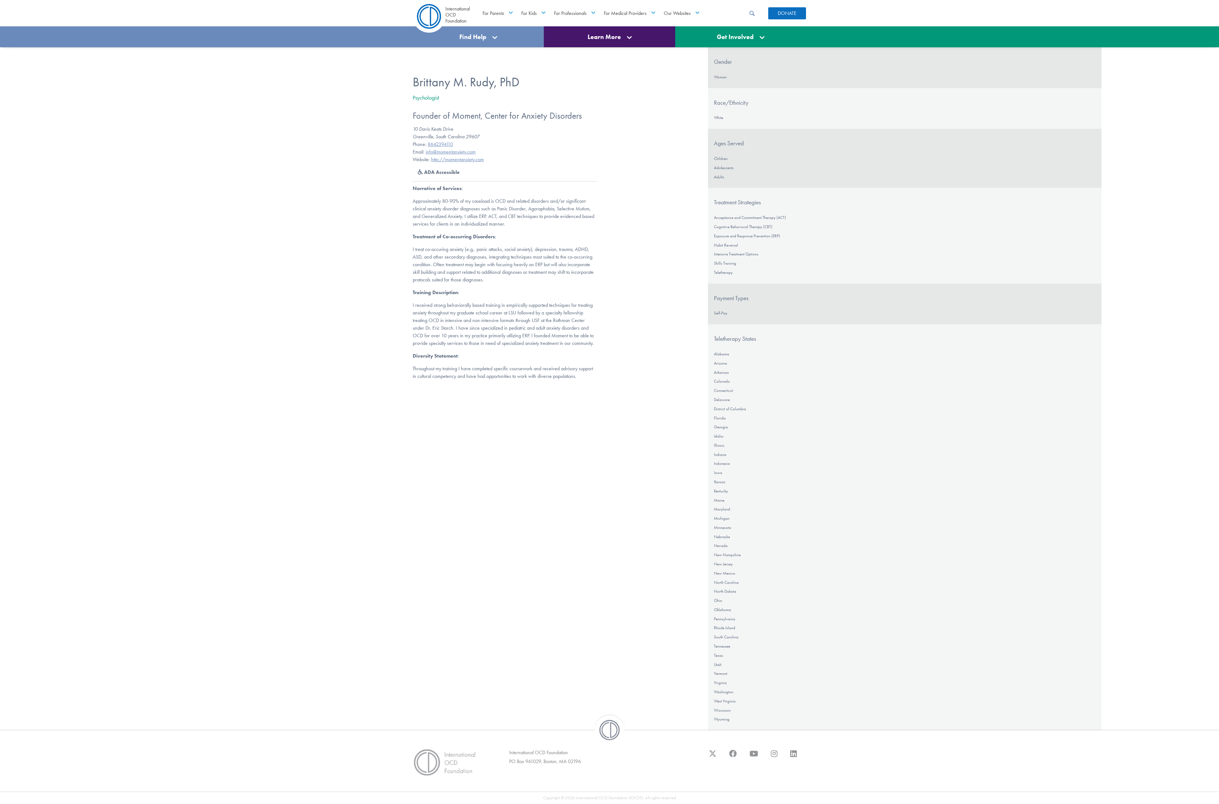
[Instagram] (774, 756)
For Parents (493, 13)
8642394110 (440, 144)
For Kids (529, 13)
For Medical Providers (625, 13)
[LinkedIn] (793, 756)
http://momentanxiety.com (457, 159)
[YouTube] (754, 756)
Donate (787, 13)
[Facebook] (733, 756)
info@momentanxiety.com (451, 152)
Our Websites (677, 13)
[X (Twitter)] (712, 756)
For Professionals (570, 13)
